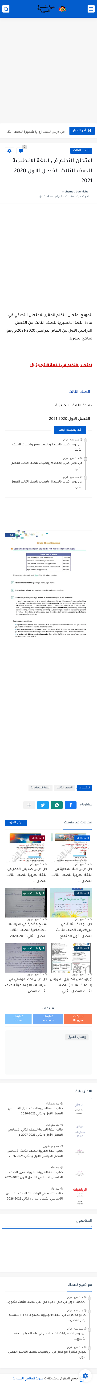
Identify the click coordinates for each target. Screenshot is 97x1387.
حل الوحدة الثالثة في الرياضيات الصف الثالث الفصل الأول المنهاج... (74, 931)
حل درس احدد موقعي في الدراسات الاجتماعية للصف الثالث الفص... (26, 986)
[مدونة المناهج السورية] (51, 9)
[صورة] (79, 1111)
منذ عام (55, 1167)
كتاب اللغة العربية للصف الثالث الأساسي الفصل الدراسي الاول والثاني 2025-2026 (35, 1154)
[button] (71, 805)
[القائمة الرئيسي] (91, 9)
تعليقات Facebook (48, 1018)
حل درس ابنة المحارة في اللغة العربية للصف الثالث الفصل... (71, 875)
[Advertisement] (48, 71)
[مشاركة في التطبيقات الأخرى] (29, 805)
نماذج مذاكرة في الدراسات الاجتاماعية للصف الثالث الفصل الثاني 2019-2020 (27, 931)
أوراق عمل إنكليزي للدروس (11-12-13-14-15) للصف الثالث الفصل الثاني (71, 986)
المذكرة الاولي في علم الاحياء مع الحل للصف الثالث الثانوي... (45, 1302)
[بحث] (5, 9)
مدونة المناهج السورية (28, 1379)
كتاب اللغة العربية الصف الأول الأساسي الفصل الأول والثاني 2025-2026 (35, 1111)
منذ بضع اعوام (71, 439)
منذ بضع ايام (82, 864)
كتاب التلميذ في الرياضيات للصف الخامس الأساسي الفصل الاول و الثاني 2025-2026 (34, 1196)
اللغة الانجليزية (40, 788)
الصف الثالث (81, 150)
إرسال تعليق (77, 1037)
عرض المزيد (15, 822)
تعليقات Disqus (18, 1018)
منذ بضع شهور (36, 919)
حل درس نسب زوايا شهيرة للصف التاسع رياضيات (35, 130)
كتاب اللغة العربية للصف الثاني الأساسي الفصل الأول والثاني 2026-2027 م (35, 1132)
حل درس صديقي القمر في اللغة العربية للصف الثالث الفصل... (26, 875)
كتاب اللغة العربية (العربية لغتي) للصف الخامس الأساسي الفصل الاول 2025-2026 (34, 1175)
